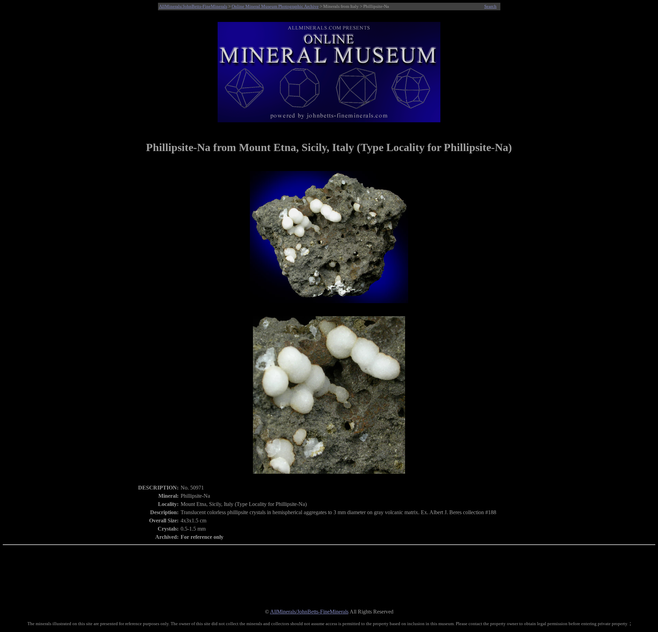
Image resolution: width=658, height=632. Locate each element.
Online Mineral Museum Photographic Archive (275, 6)
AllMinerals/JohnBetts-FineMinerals (193, 6)
